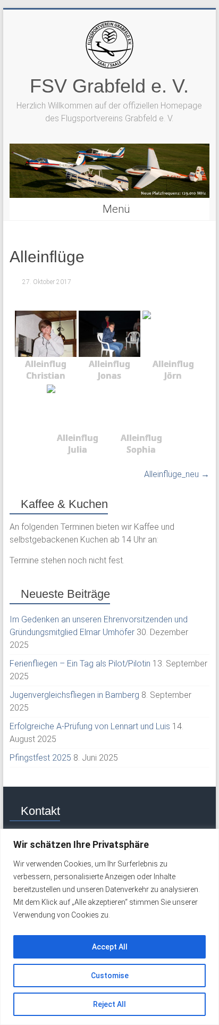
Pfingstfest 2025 (40, 758)
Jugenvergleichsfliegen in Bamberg (74, 695)
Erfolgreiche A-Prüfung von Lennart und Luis (90, 726)
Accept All (110, 947)
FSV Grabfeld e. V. (109, 86)
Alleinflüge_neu (176, 474)
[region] (109, 927)
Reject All (109, 1004)
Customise (110, 975)
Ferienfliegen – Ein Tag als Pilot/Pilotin (80, 664)
